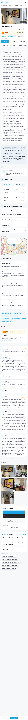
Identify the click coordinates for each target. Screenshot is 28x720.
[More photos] (25, 15)
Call (14, 41)
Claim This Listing (14, 527)
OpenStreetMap (24, 254)
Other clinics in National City (9, 556)
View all (24, 534)
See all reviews (7, 340)
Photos (20, 45)
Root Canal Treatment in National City (10, 562)
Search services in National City (10, 559)
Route (23, 718)
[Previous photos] (3, 15)
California (5, 5)
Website (20, 36)
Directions (23, 41)
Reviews (15, 45)
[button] (14, 245)
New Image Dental (13, 240)
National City (11, 5)
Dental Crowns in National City (9, 568)
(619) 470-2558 (12, 36)
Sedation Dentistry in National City (10, 565)
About (3, 45)
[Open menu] (25, 2)
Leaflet (18, 254)
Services (9, 45)
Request (15, 718)
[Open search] (22, 2)
